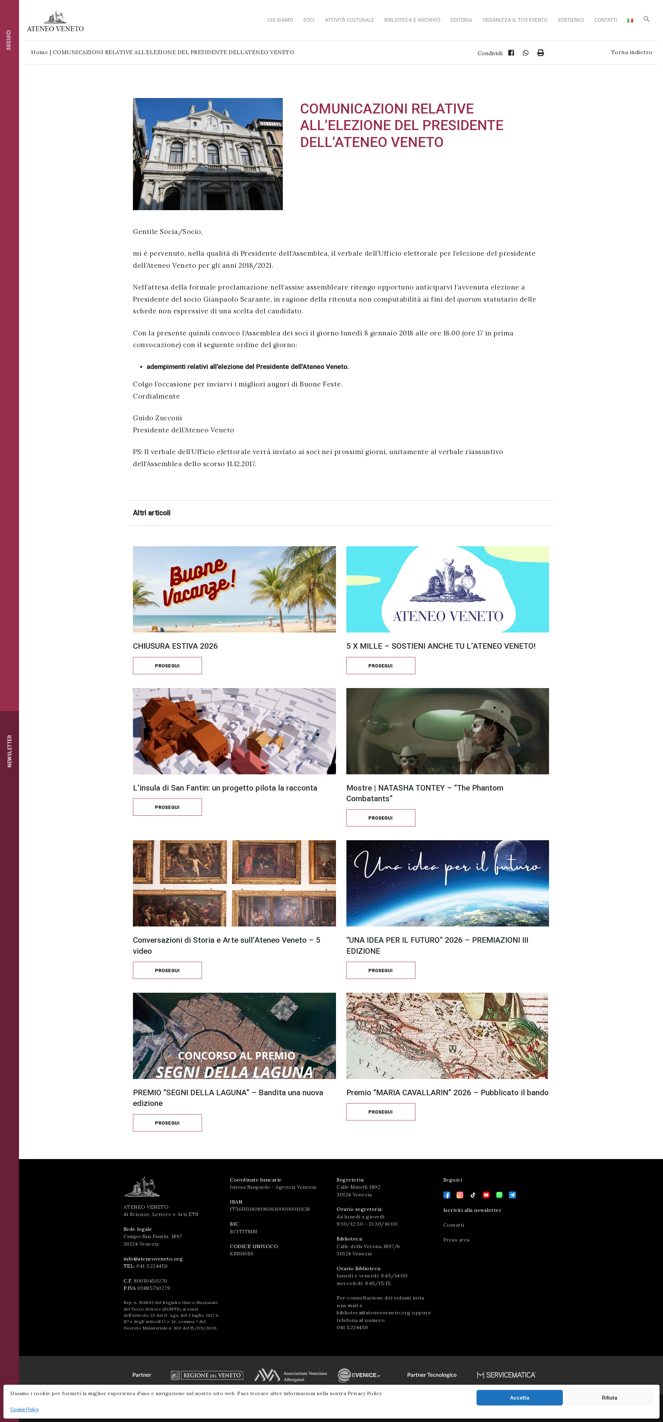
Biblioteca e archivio (412, 20)
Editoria (461, 20)
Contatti (605, 20)
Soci (309, 20)
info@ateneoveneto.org (153, 1259)
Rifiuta (609, 1398)
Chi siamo (280, 20)
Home (39, 52)
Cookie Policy (24, 1409)
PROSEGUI (167, 665)
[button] (646, 21)
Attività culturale (349, 20)
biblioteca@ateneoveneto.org (374, 1313)
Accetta (519, 1398)
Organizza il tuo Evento (514, 20)
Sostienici (571, 20)
